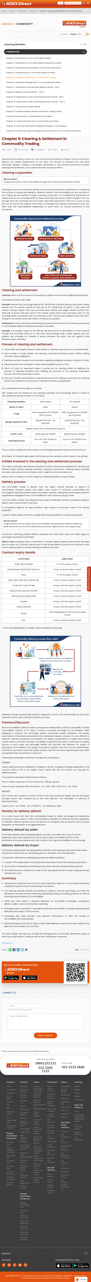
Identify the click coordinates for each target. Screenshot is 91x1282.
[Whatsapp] (10, 949)
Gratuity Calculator (51, 1126)
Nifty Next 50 (65, 1107)
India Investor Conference (11, 1127)
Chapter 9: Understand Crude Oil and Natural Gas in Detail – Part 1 (35, 97)
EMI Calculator (51, 1121)
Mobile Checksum (78, 1133)
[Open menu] (88, 3)
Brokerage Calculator (51, 1132)
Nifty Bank (64, 1114)
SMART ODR (24, 1132)
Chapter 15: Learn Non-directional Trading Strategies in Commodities (36, 126)
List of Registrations (25, 1182)
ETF (8, 1105)
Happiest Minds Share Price (24, 1205)
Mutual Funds (11, 1090)
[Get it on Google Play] (81, 1265)
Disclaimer (7, 943)
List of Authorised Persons (78, 1127)
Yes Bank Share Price (11, 1173)
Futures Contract (54, 450)
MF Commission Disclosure (24, 1175)
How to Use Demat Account (38, 1122)
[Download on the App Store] (64, 1265)
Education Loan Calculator (51, 1160)
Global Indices (66, 1086)
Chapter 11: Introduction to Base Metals (23, 106)
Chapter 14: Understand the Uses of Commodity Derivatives (32, 121)
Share (66, 149)
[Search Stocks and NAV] (83, 3)
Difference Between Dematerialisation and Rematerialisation (39, 1104)
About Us (23, 1118)
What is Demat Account (37, 1114)
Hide (84, 44)
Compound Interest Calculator (51, 1096)
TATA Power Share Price (24, 1217)
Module (7, 24)
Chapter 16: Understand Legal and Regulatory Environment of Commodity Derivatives (43, 131)
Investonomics (79, 1100)
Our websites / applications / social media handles (79, 1118)
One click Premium (23, 1096)
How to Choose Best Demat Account (38, 1130)
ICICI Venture (65, 1168)
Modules (77, 1096)
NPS (8, 1108)
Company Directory (10, 1184)
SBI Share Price (10, 1143)
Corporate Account (51, 1191)
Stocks (9, 1086)
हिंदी (79, 34)
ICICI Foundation (65, 1136)
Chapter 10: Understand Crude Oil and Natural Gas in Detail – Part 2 (35, 101)
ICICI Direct (65, 1172)
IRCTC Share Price (11, 1156)
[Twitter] (22, 949)
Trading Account (50, 1186)
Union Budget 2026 (11, 1121)
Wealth (22, 1106)
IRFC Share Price (10, 1162)
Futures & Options (10, 1113)
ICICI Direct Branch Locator (24, 1168)
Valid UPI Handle (23, 1187)
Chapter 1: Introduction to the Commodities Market (28, 58)
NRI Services (24, 1109)
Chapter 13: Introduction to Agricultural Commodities (29, 116)
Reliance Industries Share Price (11, 1150)
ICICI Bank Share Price (24, 1239)
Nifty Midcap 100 (65, 1103)
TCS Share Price (24, 1211)
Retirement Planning (24, 1091)
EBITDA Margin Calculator (51, 1104)
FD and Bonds (9, 1097)
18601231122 (45, 1063)
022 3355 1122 (46, 1069)
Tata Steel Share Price (11, 1178)
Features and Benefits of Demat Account (38, 1140)
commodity (21, 11)
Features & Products (24, 1161)
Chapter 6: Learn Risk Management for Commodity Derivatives (33, 82)
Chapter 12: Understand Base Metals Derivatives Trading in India (34, 111)
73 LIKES (54, 149)
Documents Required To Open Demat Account (38, 1150)
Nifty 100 (64, 1110)
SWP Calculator (51, 1137)
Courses (33, 11)
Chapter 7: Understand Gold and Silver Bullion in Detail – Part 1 (33, 87)
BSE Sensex (65, 1098)
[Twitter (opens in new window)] (14, 1265)
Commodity (11, 1093)
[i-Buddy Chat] (81, 1278)
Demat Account (50, 1181)
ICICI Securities (64, 1141)
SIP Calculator (52, 1142)
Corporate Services (23, 1114)
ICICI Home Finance (65, 1176)
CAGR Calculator (51, 1146)
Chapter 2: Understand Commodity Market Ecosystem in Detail (33, 63)
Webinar (77, 1090)
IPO (8, 1117)
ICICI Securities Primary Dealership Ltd (65, 1184)
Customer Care (23, 1102)
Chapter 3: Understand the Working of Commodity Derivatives (33, 67)
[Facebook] (14, 949)
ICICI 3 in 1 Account (51, 1175)
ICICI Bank (64, 1131)
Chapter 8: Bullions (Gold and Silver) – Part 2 (25, 92)
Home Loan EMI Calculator (51, 1152)
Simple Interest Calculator (51, 1088)
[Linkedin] (18, 949)
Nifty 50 (64, 1117)
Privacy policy (25, 1129)
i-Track (76, 1111)
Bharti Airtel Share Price (24, 1222)
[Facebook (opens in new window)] (4, 1265)
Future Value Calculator (51, 1110)
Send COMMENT (45, 1035)
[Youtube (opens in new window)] (25, 1265)
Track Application (78, 1139)
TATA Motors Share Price (24, 1233)
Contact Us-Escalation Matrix (24, 1123)
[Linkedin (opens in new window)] (20, 1265)
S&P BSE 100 (65, 1095)
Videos (76, 1093)
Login (60, 3)
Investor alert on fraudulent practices (25, 1147)
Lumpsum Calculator (51, 1116)
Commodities (12, 52)
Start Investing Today (72, 3)
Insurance (10, 1102)
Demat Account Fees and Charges (38, 1158)
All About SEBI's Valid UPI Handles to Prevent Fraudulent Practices (38, 1091)
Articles (77, 1086)
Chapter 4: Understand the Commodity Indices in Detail (30, 72)
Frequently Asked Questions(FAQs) (25, 1155)
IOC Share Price (10, 1167)
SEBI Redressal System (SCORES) (23, 1138)
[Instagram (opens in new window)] (9, 1265)
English (74, 34)
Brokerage (24, 1086)
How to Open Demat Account (38, 1180)
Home (4, 11)
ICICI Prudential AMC (64, 1163)
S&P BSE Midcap (64, 1091)
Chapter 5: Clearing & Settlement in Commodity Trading (31, 77)
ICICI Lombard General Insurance (66, 1148)
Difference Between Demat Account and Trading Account (38, 1169)
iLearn (12, 11)
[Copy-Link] (26, 949)
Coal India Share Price (24, 1228)
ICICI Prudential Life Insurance (66, 1155)
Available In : (65, 34)
